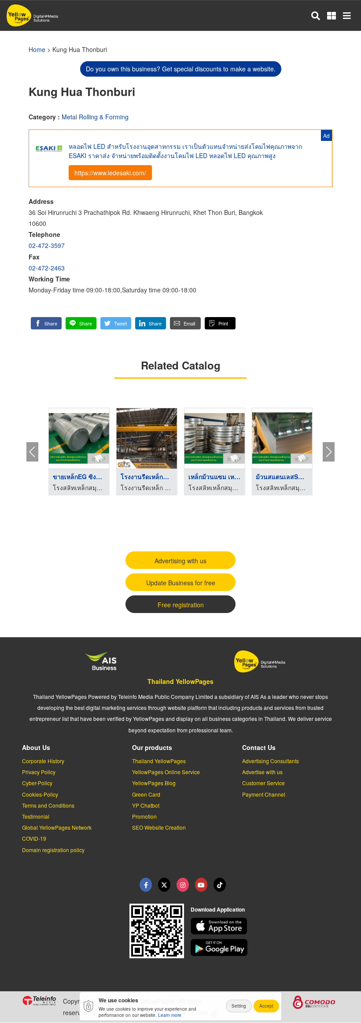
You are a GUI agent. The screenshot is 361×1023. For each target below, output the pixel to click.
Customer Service (263, 783)
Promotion (144, 816)
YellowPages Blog (154, 783)
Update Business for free (180, 582)
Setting (239, 1006)
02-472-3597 (47, 245)
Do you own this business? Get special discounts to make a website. (181, 68)
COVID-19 (34, 838)
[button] (46, 323)
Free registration (181, 604)
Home (37, 49)
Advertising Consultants (270, 760)
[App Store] (265, 926)
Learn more (169, 1015)
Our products (152, 747)
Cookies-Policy (40, 794)
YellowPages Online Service (166, 772)
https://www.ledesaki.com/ (110, 172)
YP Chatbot (145, 805)
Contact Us (259, 747)
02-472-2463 (47, 267)
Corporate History (43, 760)
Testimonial (35, 816)
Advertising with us (180, 560)
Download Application (218, 909)
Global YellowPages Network (57, 827)
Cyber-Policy (37, 783)
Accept (266, 1006)
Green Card (146, 794)
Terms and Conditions (48, 805)
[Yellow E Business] (146, 885)
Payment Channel (263, 794)
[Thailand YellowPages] (164, 885)
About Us (36, 747)
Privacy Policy (38, 772)
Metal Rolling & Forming (95, 116)
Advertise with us (262, 772)
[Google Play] (265, 947)
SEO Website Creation (159, 827)
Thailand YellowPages (180, 681)
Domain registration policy (53, 849)
